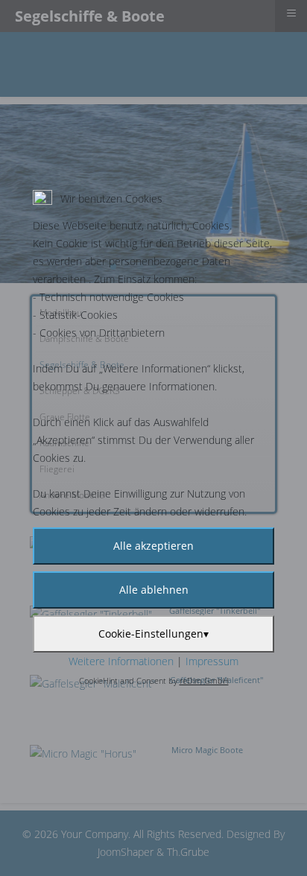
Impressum (212, 661)
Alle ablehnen (154, 590)
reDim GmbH (204, 680)
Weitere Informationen (121, 661)
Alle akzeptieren (153, 546)
